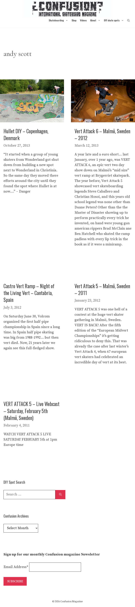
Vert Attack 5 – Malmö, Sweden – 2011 (102, 289)
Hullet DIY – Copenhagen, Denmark (26, 134)
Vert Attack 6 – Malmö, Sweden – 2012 (102, 134)
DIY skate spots (112, 20)
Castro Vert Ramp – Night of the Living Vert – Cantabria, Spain (29, 292)
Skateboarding (56, 20)
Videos (83, 20)
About (93, 20)
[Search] (60, 494)
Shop (74, 20)
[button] (128, 20)
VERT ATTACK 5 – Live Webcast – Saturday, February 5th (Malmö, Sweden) (31, 410)
